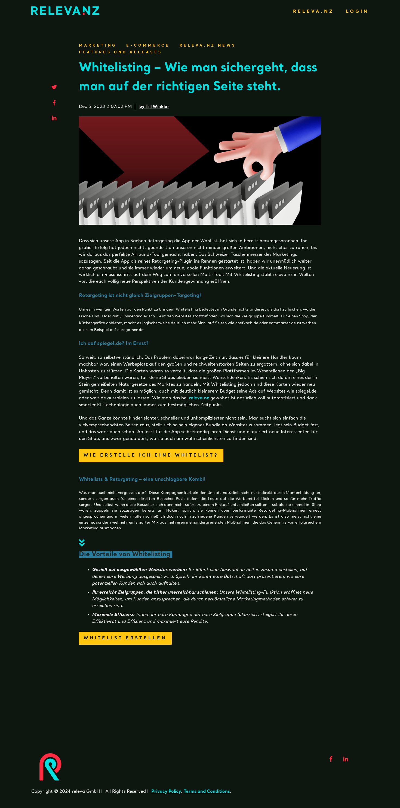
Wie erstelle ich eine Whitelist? (151, 455)
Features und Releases (120, 52)
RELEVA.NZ (313, 12)
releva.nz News (208, 45)
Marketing (98, 45)
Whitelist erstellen (125, 638)
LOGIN (357, 12)
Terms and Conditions (207, 791)
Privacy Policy (166, 791)
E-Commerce (148, 45)
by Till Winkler (154, 107)
